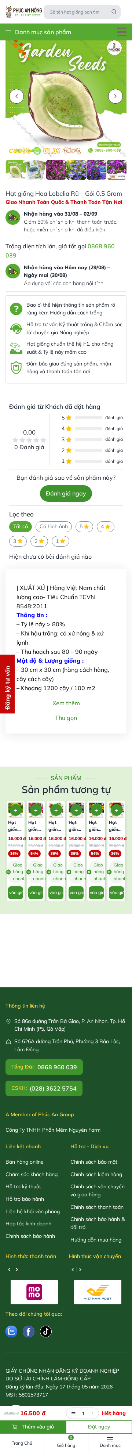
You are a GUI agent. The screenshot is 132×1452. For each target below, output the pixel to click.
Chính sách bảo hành (30, 1236)
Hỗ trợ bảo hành (25, 1199)
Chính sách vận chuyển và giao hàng (97, 1190)
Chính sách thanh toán (97, 1207)
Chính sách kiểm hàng (96, 1174)
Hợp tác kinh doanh (28, 1223)
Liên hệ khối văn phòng (33, 1211)
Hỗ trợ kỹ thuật (23, 1186)
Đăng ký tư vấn (7, 688)
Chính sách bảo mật (93, 1162)
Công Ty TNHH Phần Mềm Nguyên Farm (53, 1130)
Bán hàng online (25, 1162)
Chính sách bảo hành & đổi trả (97, 1223)
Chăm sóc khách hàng (32, 1174)
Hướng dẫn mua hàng (95, 1239)
